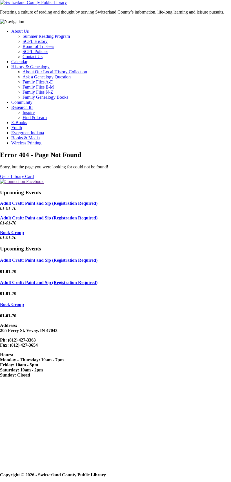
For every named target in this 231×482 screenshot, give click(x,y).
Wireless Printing (26, 142)
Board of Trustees (38, 46)
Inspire (29, 112)
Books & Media (25, 137)
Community (21, 102)
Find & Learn (35, 117)
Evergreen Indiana (27, 132)
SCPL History (35, 41)
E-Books (19, 122)
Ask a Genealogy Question (47, 76)
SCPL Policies (35, 51)
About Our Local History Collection (55, 71)
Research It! (22, 107)
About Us (20, 31)
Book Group (12, 232)
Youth (16, 127)
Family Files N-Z (38, 92)
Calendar (19, 61)
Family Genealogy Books (45, 97)
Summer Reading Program (46, 36)
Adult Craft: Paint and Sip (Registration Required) (48, 203)
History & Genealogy (30, 66)
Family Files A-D (38, 82)
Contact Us (33, 56)
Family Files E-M (38, 87)
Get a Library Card (17, 176)
